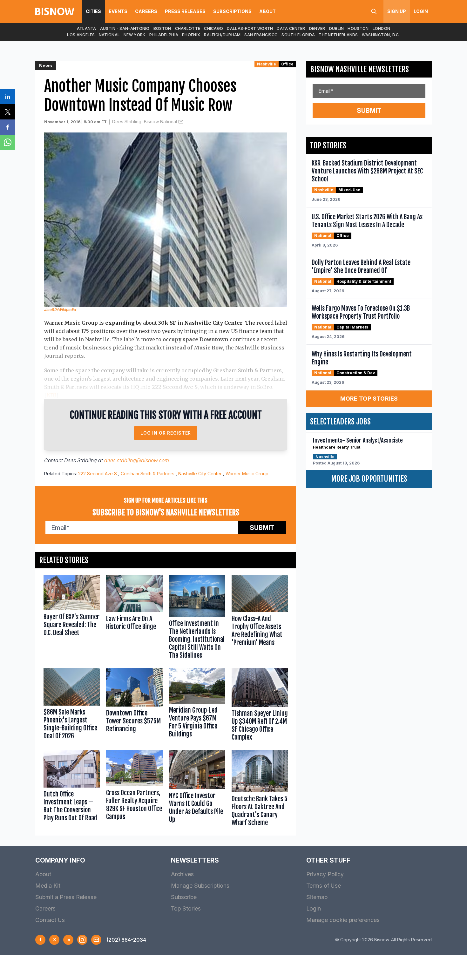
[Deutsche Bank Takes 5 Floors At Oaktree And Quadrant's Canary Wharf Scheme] (259, 789)
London (381, 28)
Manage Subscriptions (200, 885)
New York (134, 34)
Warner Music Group (247, 473)
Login (421, 11)
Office (287, 64)
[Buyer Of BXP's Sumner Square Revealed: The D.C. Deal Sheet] (71, 618)
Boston (162, 28)
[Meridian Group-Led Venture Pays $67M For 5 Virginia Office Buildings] (197, 706)
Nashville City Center (200, 473)
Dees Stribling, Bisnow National (144, 121)
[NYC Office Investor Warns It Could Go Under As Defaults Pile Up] (197, 789)
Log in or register (165, 433)
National (109, 34)
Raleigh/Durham (222, 34)
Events (118, 11)
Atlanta (86, 28)
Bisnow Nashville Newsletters (359, 69)
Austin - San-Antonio (125, 28)
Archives (182, 874)
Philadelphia (164, 34)
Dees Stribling (80, 460)
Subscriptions (232, 11)
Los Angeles (81, 34)
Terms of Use (323, 885)
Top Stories (186, 908)
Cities (93, 11)
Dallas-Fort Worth (250, 28)
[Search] (373, 11)
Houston (358, 28)
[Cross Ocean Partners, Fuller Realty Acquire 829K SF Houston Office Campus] (134, 789)
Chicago (213, 28)
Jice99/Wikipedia (60, 309)
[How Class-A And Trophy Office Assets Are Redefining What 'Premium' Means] (259, 618)
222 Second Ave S (97, 473)
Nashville (266, 64)
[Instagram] (82, 940)
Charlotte (187, 28)
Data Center (291, 28)
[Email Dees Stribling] (180, 122)
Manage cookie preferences (343, 920)
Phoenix (191, 34)
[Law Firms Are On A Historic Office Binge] (134, 618)
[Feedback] (96, 940)
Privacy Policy (325, 874)
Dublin (336, 28)
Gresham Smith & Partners (147, 473)
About (267, 11)
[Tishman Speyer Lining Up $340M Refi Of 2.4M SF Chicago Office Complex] (259, 706)
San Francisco (261, 34)
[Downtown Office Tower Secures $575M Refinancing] (134, 706)
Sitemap (317, 897)
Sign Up (396, 11)
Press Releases (185, 11)
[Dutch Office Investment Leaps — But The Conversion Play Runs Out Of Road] (71, 789)
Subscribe (184, 897)
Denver (317, 28)
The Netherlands (338, 34)
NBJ (51, 395)
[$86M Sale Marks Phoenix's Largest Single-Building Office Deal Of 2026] (71, 706)
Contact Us (50, 920)
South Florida (298, 34)
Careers (146, 11)
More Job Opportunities (369, 479)
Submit (262, 528)
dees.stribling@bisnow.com (136, 460)
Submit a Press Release (66, 897)
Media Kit (47, 885)
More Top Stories (369, 398)
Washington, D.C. (381, 34)
